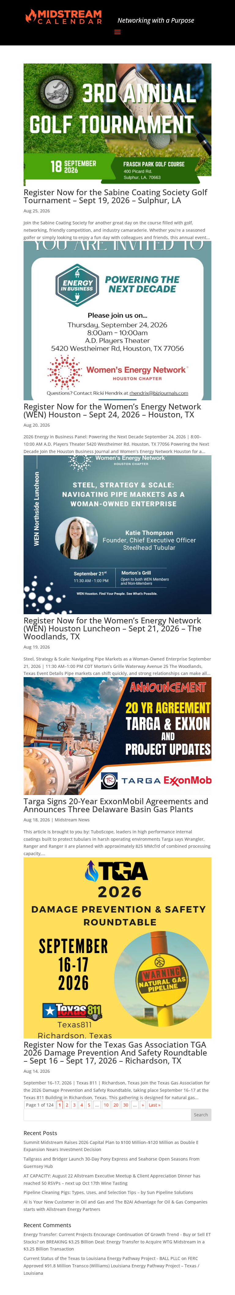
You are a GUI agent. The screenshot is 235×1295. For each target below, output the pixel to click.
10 (106, 1105)
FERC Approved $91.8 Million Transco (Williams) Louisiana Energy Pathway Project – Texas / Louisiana (111, 1265)
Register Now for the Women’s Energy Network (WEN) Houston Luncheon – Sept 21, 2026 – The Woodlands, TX (113, 628)
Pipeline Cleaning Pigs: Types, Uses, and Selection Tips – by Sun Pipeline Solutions (108, 1192)
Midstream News (72, 820)
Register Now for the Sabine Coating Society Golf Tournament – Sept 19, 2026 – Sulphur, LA (115, 196)
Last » (154, 1105)
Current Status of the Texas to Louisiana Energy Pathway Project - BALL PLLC (102, 1258)
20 (116, 1105)
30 (125, 1105)
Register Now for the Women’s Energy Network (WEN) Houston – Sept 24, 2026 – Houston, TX (112, 410)
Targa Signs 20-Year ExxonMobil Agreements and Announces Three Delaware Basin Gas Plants (116, 805)
